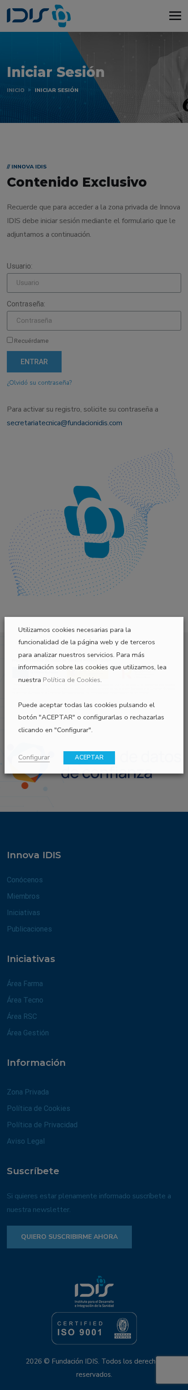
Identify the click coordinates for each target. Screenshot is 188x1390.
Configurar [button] (34, 757)
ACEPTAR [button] (89, 758)
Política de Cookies (71, 679)
